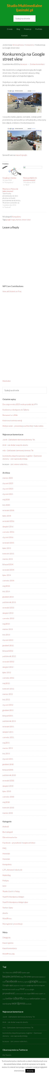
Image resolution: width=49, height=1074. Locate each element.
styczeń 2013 (8, 640)
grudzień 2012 (8, 645)
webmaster (35, 998)
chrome (27, 976)
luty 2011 (6, 753)
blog (21, 977)
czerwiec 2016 (8, 532)
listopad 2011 (8, 716)
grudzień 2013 (8, 597)
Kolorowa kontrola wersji (12, 420)
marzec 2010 (8, 813)
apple (28, 972)
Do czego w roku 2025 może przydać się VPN (20, 404)
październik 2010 (9, 775)
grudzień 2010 (8, 764)
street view (26, 219)
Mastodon (7, 381)
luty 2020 (6, 505)
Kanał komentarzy (10, 948)
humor (18, 219)
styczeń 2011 (8, 759)
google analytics (43, 982)
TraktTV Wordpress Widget (13, 897)
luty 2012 (6, 699)
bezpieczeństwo (11, 976)
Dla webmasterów (10, 837)
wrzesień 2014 (8, 570)
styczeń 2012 (8, 705)
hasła (36, 985)
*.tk (4, 972)
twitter (9, 998)
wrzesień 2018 (8, 510)
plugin (32, 989)
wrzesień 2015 (8, 543)
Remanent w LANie (10, 415)
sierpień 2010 (8, 786)
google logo (30, 985)
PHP (22, 989)
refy (4, 450)
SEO (4, 886)
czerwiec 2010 (8, 797)
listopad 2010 (8, 770)
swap (4, 999)
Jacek (5, 439)
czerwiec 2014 (8, 580)
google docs (17, 985)
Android (6, 826)
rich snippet (27, 994)
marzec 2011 (8, 748)
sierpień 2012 (8, 667)
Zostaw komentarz (37, 64)
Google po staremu (9, 178)
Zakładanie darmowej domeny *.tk (21, 439)
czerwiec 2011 (8, 737)
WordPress (7, 918)
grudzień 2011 (8, 710)
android (17, 972)
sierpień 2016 (8, 526)
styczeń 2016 (8, 537)
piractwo (27, 989)
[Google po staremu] (12, 171)
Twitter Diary (8, 907)
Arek (4, 445)
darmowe (35, 977)
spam (41, 993)
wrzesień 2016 (8, 521)
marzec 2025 (8, 478)
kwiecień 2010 (8, 807)
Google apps (8, 985)
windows (43, 999)
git (24, 982)
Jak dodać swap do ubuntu (18, 445)
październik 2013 (9, 602)
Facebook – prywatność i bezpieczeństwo (19, 843)
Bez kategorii (8, 832)
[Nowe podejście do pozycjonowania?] (32, 171)
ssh (44, 993)
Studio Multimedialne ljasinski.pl (24, 7)
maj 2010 (6, 802)
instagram (41, 985)
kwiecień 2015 (8, 553)
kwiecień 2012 (8, 689)
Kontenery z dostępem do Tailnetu (16, 410)
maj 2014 (6, 586)
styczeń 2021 (8, 494)
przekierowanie (19, 993)
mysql (17, 989)
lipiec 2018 (7, 516)
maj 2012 (6, 683)
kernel (5, 989)
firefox (20, 982)
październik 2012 (9, 656)
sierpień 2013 (8, 613)
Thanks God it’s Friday (11, 891)
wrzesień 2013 (8, 607)
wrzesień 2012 (8, 661)
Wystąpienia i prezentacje (13, 924)
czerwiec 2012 (8, 678)
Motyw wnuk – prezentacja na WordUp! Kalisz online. (23, 426)
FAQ (4, 848)
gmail (27, 982)
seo (33, 993)
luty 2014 (6, 591)
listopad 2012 (8, 651)
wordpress (18, 1003)
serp (37, 993)
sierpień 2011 (8, 732)
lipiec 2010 (7, 791)
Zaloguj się (6, 937)
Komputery (16, 216)
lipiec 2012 (7, 672)
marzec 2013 (8, 629)
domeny (41, 977)
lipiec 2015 (7, 548)
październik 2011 (9, 721)
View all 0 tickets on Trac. (12, 291)
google (33, 981)
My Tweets (7, 1055)
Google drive (23, 985)
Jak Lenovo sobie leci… (19, 464)
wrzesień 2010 (8, 780)
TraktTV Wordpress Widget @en (15, 902)
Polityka (6, 880)
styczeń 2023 (8, 489)
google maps (10, 219)
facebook (11, 981)
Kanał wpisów (8, 943)
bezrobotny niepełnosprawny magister (17, 456)
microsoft (11, 989)
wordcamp (7, 1003)
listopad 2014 (8, 564)
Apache (23, 972)
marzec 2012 (8, 694)
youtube (28, 1004)
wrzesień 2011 (8, 726)
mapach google (21, 155)
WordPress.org (8, 954)
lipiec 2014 (7, 575)
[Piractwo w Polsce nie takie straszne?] (13, 198)
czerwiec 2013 (8, 618)
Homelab (6, 853)
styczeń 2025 (8, 483)
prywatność (9, 993)
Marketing (6, 875)
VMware (26, 999)
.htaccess (9, 972)
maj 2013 (6, 624)
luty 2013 (6, 634)
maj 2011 (6, 743)
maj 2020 (6, 499)
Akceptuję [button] (30, 1071)
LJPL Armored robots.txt (12, 870)
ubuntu (5, 913)
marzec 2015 (8, 559)
